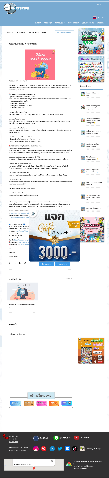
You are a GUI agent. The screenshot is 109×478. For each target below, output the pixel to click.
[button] (46, 264)
